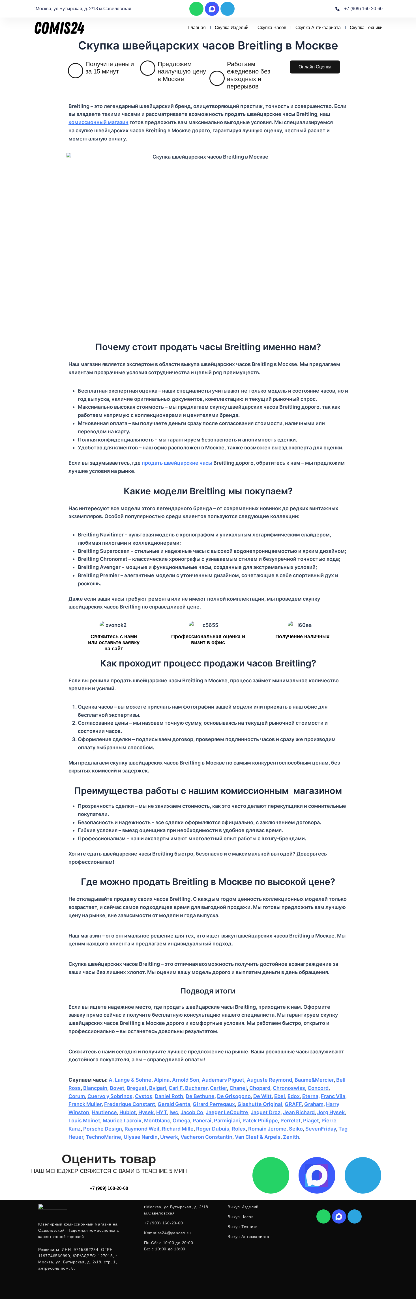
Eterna (310, 1096)
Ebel (279, 1096)
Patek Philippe (260, 1120)
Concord (318, 1088)
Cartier (218, 1088)
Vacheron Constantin (206, 1137)
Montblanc (157, 1120)
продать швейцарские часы (177, 463)
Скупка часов (272, 27)
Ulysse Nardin (141, 1137)
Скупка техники (366, 27)
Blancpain (95, 1088)
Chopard (259, 1088)
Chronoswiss (289, 1088)
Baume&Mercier (314, 1080)
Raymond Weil (142, 1129)
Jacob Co (192, 1112)
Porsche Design (102, 1129)
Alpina (162, 1080)
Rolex (239, 1129)
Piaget (311, 1120)
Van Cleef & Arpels (257, 1137)
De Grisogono (234, 1096)
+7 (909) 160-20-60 (109, 1188)
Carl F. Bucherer (188, 1088)
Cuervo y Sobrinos (109, 1096)
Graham (313, 1104)
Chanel (238, 1088)
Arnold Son (185, 1080)
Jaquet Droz (265, 1112)
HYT (161, 1112)
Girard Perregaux (214, 1104)
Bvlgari (157, 1088)
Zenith (291, 1137)
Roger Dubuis (212, 1129)
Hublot (127, 1112)
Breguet (137, 1088)
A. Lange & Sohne (130, 1080)
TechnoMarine (103, 1137)
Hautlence (104, 1112)
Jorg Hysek (331, 1112)
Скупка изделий (231, 27)
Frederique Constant (129, 1104)
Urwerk (169, 1137)
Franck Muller (85, 1104)
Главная (197, 27)
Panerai (202, 1120)
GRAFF (293, 1104)
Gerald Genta (174, 1104)
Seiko (296, 1129)
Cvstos (143, 1096)
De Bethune (200, 1096)
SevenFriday (320, 1129)
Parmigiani (227, 1120)
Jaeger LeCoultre (227, 1112)
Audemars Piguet (223, 1080)
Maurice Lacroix (122, 1120)
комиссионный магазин (98, 122)
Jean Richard (299, 1112)
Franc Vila (333, 1096)
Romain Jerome (267, 1129)
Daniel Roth (169, 1096)
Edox (294, 1096)
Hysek (146, 1112)
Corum (76, 1096)
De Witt (262, 1096)
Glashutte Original (259, 1104)
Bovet (117, 1088)
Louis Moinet (84, 1120)
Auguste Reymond (269, 1080)
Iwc (174, 1112)
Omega (181, 1120)
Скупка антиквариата (318, 27)
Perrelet (290, 1120)
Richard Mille (178, 1129)
